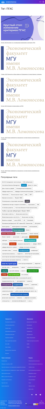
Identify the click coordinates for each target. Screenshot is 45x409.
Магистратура (30, 328)
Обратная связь (32, 386)
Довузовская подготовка (32, 321)
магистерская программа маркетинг (11, 259)
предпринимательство (8, 281)
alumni (24, 185)
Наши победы (8, 347)
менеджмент (15, 267)
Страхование (31, 204)
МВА (26, 194)
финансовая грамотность (8, 297)
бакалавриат (18, 230)
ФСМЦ (28, 347)
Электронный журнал (6, 373)
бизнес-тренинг (6, 237)
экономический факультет (19, 301)
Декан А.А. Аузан (32, 185)
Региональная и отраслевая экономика (12, 201)
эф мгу (30, 301)
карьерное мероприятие (24, 244)
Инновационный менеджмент (24, 188)
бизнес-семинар (34, 233)
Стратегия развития (9, 337)
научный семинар (14, 271)
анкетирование (33, 226)
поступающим (14, 274)
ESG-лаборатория (28, 182)
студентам (18, 285)
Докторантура (30, 334)
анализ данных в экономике (19, 226)
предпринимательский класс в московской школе (16, 278)
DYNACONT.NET (41, 403)
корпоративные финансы (8, 253)
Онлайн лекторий (32, 376)
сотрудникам (6, 284)
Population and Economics (7, 379)
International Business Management (11, 185)
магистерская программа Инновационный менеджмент (16, 256)
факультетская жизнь (19, 294)
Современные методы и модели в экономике (14, 204)
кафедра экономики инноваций (27, 247)
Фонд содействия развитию (10, 340)
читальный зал (6, 301)
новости (23, 270)
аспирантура (6, 230)
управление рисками (7, 291)
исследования (30, 240)
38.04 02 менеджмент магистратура (11, 182)
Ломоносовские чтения (17, 194)
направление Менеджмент (34, 267)
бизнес (28, 230)
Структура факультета (9, 325)
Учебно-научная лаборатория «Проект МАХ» (16, 211)
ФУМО (28, 343)
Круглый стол (39, 191)
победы (4, 274)
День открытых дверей (8, 188)
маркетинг (38, 263)
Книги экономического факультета (36, 363)
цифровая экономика (30, 297)
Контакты (7, 353)
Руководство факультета (10, 321)
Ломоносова (5, 194)
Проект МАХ (18, 198)
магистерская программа (32, 253)
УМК (38, 204)
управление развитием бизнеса (25, 288)
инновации (33, 237)
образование (33, 271)
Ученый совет (8, 328)
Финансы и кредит (7, 220)
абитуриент (38, 223)
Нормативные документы (10, 331)
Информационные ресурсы (34, 360)
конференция (34, 250)
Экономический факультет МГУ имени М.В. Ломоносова (17, 223)
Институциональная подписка (35, 370)
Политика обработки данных (14, 405)
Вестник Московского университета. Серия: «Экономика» (13, 370)
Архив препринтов (5, 386)
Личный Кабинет (32, 379)
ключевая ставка (6, 250)
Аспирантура (29, 331)
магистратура (9, 263)
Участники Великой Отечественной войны (26, 207)
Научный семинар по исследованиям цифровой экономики (13, 367)
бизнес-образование (22, 233)
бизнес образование (8, 233)
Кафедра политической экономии (24, 191)
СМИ (27, 201)
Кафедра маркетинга (7, 191)
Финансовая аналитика (22, 214)
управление (34, 284)
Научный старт (5, 382)
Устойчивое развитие (7, 207)
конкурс (15, 250)
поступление (24, 274)
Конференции (4, 360)
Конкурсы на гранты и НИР (7, 363)
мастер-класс (6, 267)
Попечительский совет (9, 334)
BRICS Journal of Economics (7, 376)
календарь (5, 244)
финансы (19, 297)
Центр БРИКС (17, 220)
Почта (30, 382)
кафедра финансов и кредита (9, 247)
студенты (26, 284)
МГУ (31, 194)
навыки (23, 267)
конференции (24, 250)
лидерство (20, 253)
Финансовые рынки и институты (11, 217)
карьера (13, 244)
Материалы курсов (32, 373)
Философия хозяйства (8, 214)
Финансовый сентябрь (27, 217)
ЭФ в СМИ (7, 343)
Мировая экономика (7, 197)
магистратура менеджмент (25, 263)
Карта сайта (31, 389)
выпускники (16, 237)
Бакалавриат (29, 325)
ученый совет (5, 294)
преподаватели (21, 281)
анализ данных (6, 226)
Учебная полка (31, 367)
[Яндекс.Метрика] (29, 404)
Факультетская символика (10, 350)
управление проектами (8, 288)
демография (25, 237)
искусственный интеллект (16, 240)
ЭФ (24, 220)
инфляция (4, 240)
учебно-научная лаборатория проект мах (26, 291)
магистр (25, 259)
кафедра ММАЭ (37, 244)
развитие (29, 281)
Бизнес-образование (31, 337)
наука (4, 271)
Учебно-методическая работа (33, 340)
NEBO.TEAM (41, 402)
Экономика (30, 220)
